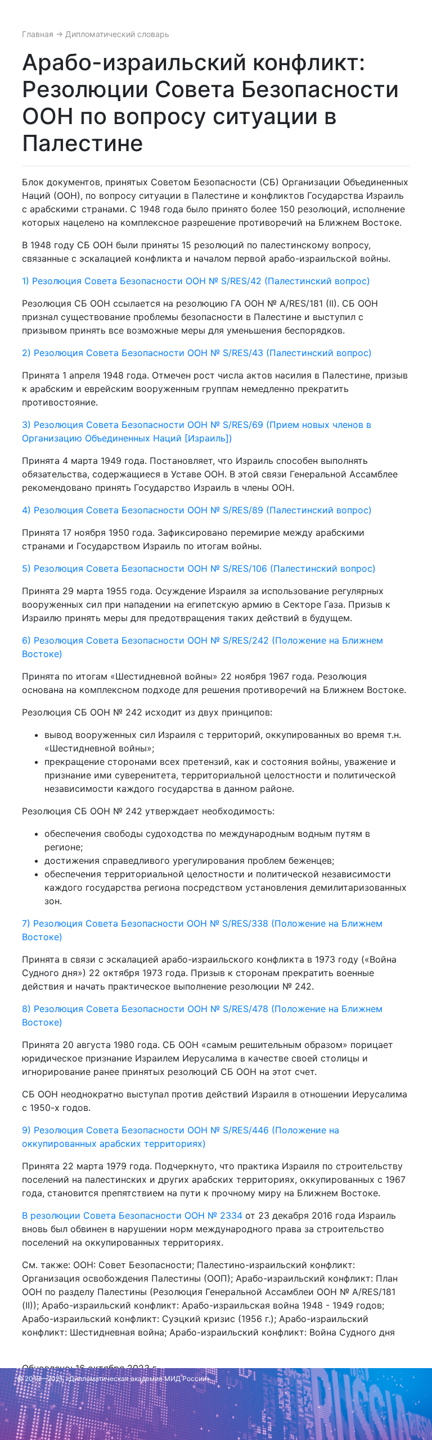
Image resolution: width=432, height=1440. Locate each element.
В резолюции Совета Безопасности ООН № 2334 (132, 1215)
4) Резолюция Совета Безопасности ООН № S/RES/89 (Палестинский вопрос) (197, 510)
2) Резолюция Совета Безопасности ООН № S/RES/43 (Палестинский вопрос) (197, 352)
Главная (39, 34)
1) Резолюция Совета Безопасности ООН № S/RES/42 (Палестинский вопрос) (196, 280)
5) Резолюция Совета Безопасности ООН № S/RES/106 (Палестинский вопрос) (199, 568)
